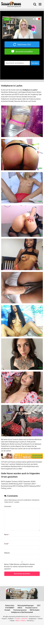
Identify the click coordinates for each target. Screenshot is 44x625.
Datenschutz (9, 605)
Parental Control (31, 608)
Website (7, 553)
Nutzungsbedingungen (26, 605)
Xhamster (24, 618)
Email (6, 544)
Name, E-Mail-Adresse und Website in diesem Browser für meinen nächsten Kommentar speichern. (19, 566)
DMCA (20, 608)
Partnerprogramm (20, 610)
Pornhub (17, 618)
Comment (7, 506)
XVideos (23, 620)
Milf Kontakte (34, 610)
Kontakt (7, 610)
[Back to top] (40, 620)
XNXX (17, 620)
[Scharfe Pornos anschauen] (11, 4)
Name (6, 534)
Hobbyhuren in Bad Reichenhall (22, 612)
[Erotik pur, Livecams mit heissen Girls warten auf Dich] (22, 458)
